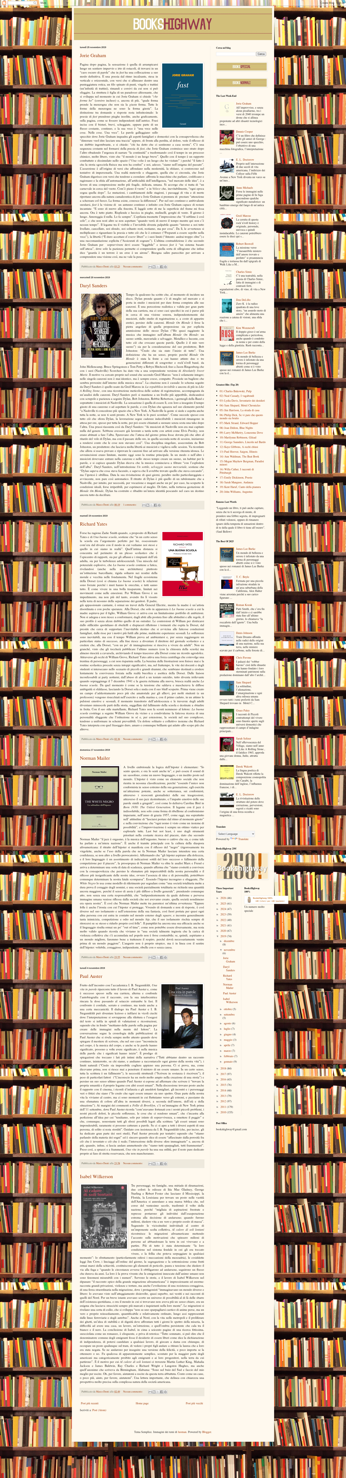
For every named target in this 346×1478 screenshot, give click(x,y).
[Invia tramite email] (150, 267)
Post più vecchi (194, 1403)
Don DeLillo (243, 300)
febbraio (229, 1056)
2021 (223, 925)
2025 (223, 903)
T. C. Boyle (242, 577)
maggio (228, 1040)
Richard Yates (93, 524)
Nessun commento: (133, 266)
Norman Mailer (95, 758)
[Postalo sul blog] (154, 267)
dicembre (229, 941)
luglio (227, 1029)
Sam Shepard (243, 682)
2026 (223, 898)
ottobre (228, 1009)
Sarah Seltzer (243, 738)
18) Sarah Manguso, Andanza (236, 482)
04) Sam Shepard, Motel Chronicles (240, 405)
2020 (223, 931)
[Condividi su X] (158, 267)
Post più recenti (90, 1403)
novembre (229, 950)
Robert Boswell (244, 244)
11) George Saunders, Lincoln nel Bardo (243, 442)
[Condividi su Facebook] (162, 267)
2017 (223, 1074)
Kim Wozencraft (245, 328)
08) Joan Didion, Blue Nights (236, 428)
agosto (228, 1023)
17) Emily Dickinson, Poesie (236, 477)
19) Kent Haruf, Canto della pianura (240, 487)
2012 (223, 1101)
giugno (228, 1034)
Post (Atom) (99, 1410)
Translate (243, 839)
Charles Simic (244, 272)
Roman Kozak (244, 605)
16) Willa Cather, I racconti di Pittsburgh (237, 471)
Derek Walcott (244, 766)
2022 (223, 920)
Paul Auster (91, 976)
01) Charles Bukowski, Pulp (235, 391)
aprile (227, 1045)
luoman (182, 1432)
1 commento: (130, 504)
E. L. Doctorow (245, 159)
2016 (223, 1079)
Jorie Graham (93, 55)
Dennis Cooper (244, 131)
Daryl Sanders (93, 285)
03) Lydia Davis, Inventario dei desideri (242, 400)
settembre (229, 1014)
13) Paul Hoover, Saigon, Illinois (238, 451)
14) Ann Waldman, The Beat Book (239, 456)
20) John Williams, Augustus (236, 492)
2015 (223, 1085)
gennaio (228, 1061)
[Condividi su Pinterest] (165, 267)
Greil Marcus (243, 216)
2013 (223, 1096)
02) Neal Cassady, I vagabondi (237, 396)
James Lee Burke (245, 352)
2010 (223, 1112)
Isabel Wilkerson (96, 1176)
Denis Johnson (244, 633)
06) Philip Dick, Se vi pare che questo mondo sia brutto (241, 416)
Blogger (206, 1432)
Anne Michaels (244, 187)
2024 (223, 909)
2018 (223, 1068)
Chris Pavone (243, 657)
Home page (142, 1403)
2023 (223, 914)
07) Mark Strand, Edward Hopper (239, 423)
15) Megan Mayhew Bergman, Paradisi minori (242, 462)
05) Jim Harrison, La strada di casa (239, 410)
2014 (223, 1090)
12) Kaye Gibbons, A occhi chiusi (239, 447)
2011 (223, 1107)
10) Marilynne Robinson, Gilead (238, 437)
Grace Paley (243, 710)
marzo (228, 1051)
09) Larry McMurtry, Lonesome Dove (241, 432)
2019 (223, 936)
